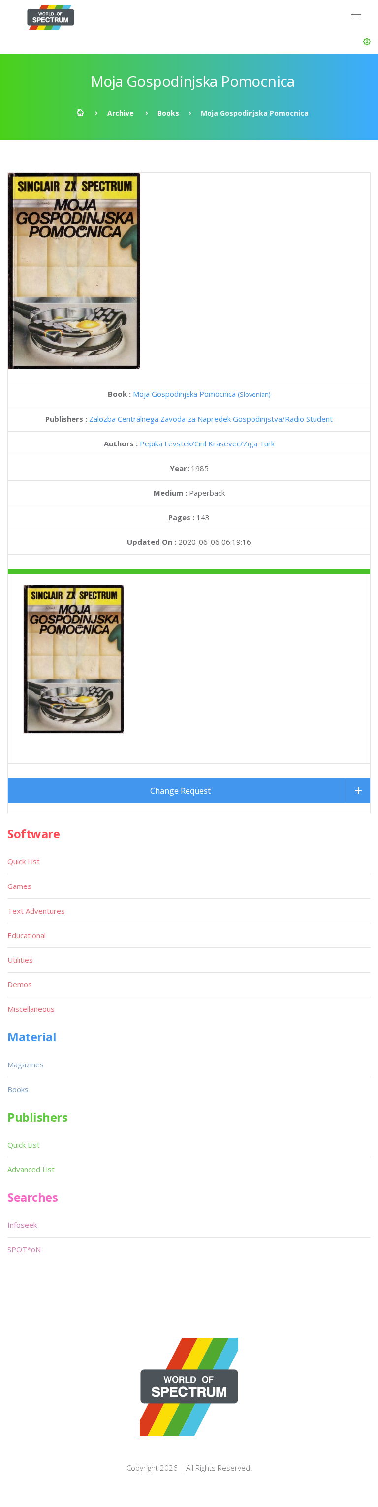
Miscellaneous (31, 1009)
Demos (19, 984)
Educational (26, 935)
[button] (367, 42)
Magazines (25, 1064)
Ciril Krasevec (217, 443)
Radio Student (309, 419)
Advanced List (31, 1169)
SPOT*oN (24, 1249)
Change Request (180, 790)
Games (19, 886)
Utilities (20, 960)
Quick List (23, 861)
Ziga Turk (259, 443)
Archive (120, 113)
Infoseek (22, 1225)
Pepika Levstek (165, 443)
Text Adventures (36, 911)
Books (168, 113)
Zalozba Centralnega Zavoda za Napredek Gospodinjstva (185, 419)
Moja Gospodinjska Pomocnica (201, 394)
